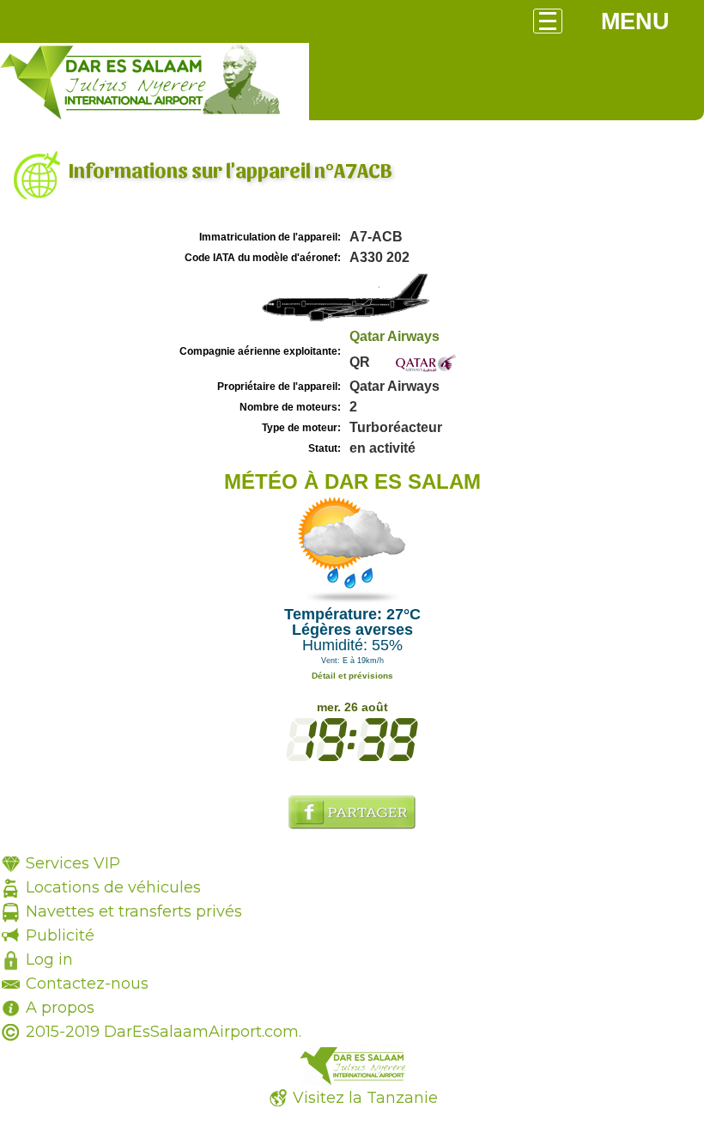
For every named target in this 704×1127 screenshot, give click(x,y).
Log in (49, 959)
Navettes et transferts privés (134, 911)
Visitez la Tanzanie (365, 1097)
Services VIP (73, 863)
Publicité (60, 935)
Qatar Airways (394, 336)
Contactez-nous (87, 983)
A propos (60, 1007)
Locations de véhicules (113, 887)
